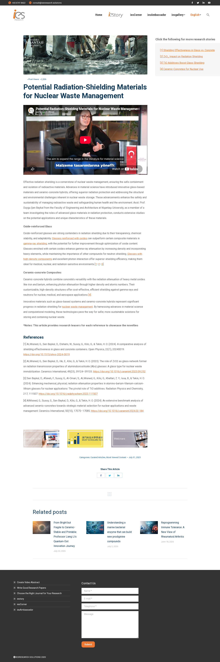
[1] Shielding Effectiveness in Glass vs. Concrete (187, 50)
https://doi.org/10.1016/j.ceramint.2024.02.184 (117, 410)
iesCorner (22, 604)
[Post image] (41, 527)
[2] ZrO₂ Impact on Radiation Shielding (181, 56)
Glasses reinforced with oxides (69, 238)
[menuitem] (98, 14)
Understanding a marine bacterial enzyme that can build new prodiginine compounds (119, 532)
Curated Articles (98, 457)
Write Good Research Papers (31, 588)
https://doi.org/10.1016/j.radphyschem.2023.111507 (68, 393)
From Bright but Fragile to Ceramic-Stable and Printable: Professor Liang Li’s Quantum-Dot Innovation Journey (65, 534)
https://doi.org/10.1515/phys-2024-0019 (46, 354)
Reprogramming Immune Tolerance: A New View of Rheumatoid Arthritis (172, 529)
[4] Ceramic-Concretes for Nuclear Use (181, 69)
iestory (20, 599)
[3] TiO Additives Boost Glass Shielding (182, 62)
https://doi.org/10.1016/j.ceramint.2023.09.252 (119, 371)
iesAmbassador (25, 610)
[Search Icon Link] (208, 15)
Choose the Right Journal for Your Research (39, 593)
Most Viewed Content (116, 457)
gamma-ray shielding (35, 243)
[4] (89, 294)
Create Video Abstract (28, 582)
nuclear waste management (77, 306)
